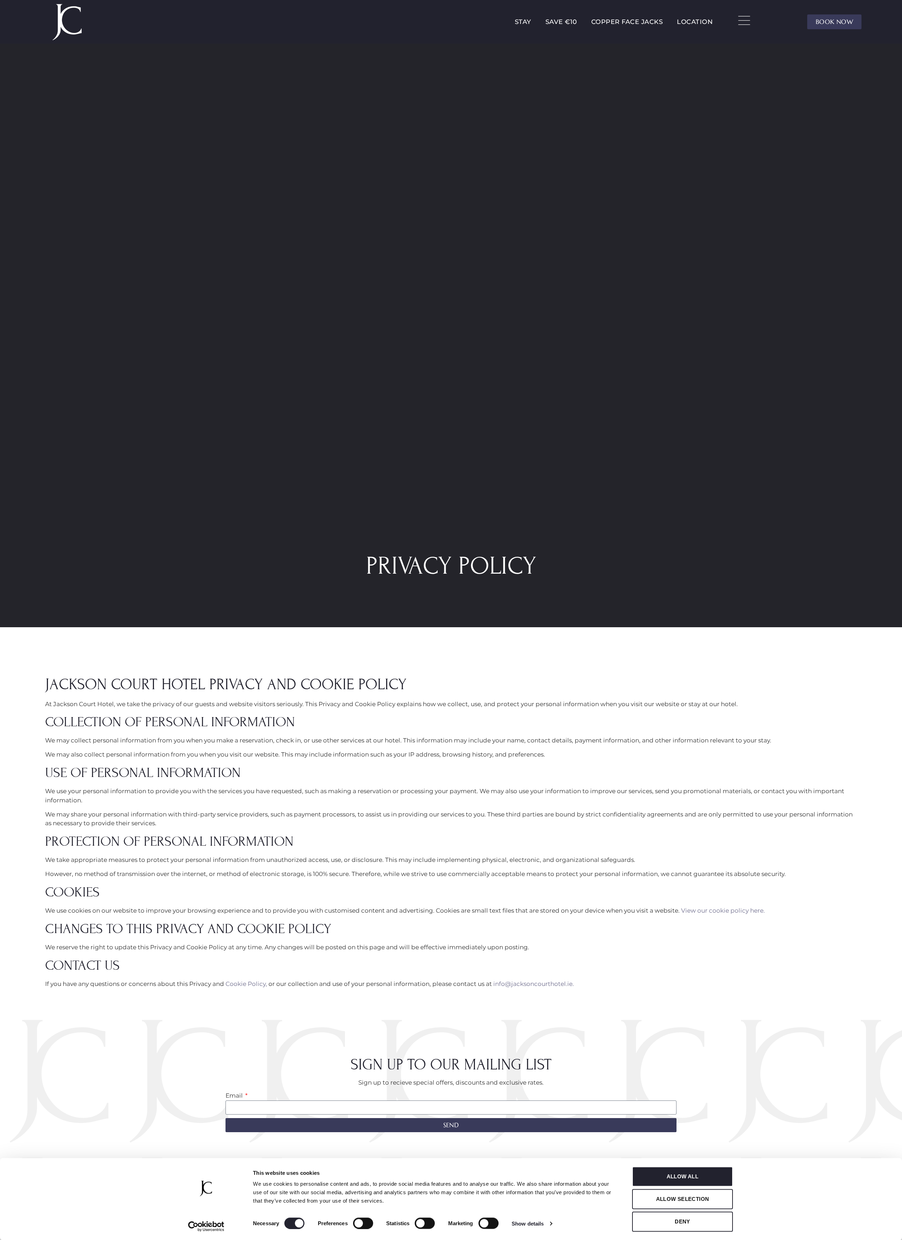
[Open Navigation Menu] (744, 20)
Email (235, 1096)
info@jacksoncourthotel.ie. (533, 983)
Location (695, 22)
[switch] (363, 1223)
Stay (523, 22)
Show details (528, 1223)
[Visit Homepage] (67, 22)
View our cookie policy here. (723, 910)
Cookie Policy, (246, 983)
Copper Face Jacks (627, 22)
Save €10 (561, 22)
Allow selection (682, 1199)
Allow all (683, 1176)
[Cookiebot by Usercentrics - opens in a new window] (206, 1226)
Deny (682, 1221)
